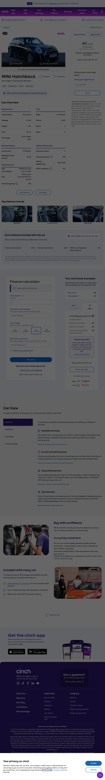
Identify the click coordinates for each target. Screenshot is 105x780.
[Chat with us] (100, 775)
